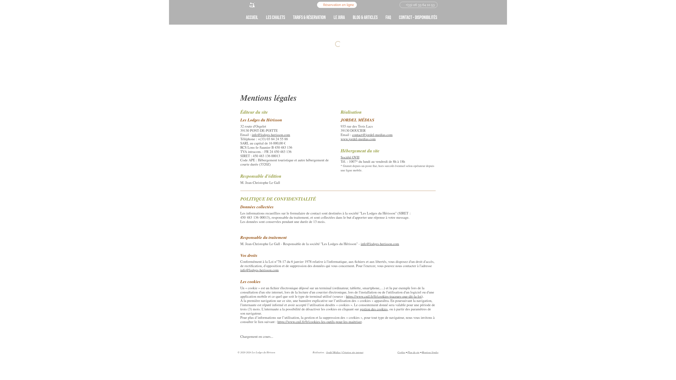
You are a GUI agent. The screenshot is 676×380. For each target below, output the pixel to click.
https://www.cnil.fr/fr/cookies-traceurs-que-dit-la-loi (384, 296)
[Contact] (387, 5)
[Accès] (380, 5)
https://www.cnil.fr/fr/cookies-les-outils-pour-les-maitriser (319, 321)
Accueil (252, 17)
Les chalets (275, 17)
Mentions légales (430, 352)
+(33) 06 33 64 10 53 (420, 5)
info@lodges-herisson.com (271, 134)
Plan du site (414, 352)
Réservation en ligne (338, 5)
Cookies (401, 352)
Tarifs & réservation (309, 17)
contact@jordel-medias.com (372, 134)
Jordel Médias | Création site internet (344, 352)
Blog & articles (365, 17)
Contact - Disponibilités (418, 17)
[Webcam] (372, 5)
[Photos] (364, 5)
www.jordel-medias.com (358, 139)
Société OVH (350, 157)
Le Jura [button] (339, 17)
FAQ (388, 17)
